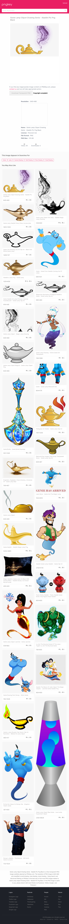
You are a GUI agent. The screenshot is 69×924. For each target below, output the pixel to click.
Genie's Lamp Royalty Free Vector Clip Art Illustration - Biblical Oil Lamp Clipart (15, 733)
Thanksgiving (31, 902)
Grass (60, 902)
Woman (46, 904)
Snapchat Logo (13, 907)
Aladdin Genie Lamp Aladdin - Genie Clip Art (49, 564)
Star (59, 904)
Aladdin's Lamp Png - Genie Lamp (13, 277)
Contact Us (50, 919)
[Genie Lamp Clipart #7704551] (18, 501)
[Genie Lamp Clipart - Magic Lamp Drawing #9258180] (18, 320)
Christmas (30, 896)
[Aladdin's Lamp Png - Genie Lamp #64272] (18, 267)
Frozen (46, 896)
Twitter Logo (12, 899)
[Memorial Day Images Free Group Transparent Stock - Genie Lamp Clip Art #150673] (51, 446)
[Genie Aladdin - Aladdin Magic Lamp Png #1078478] (18, 534)
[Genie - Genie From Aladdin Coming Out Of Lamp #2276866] (51, 248)
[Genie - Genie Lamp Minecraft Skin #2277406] (51, 373)
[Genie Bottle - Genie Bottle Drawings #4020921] (18, 411)
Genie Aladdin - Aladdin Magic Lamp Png (15, 547)
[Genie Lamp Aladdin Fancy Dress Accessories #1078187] (18, 212)
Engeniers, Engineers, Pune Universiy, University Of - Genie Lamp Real (17, 480)
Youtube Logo (13, 902)
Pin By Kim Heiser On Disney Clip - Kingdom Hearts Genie (16, 805)
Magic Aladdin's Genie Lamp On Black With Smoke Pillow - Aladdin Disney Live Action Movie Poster (16, 580)
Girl (45, 899)
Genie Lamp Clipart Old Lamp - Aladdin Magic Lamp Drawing (50, 218)
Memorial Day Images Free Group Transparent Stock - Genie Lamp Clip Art (50, 457)
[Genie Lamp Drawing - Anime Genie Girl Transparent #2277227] (51, 327)
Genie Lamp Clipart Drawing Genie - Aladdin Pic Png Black (17, 195)
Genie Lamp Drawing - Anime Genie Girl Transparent (48, 353)
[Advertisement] (26, 69)
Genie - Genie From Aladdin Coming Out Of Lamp (49, 272)
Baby (45, 902)
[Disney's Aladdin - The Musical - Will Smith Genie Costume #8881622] (18, 835)
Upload (65, 3)
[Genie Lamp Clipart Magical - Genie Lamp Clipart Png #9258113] (18, 353)
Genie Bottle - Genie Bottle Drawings (14, 449)
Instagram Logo (13, 896)
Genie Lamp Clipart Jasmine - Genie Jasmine (16, 642)
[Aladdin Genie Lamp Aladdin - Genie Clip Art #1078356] (51, 532)
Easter (29, 907)
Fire (59, 899)
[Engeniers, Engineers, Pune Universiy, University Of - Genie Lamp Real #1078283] (18, 467)
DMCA (56, 919)
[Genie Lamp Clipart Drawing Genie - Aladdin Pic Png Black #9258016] (18, 181)
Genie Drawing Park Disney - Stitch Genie (15, 695)
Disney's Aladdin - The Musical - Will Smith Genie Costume (16, 859)
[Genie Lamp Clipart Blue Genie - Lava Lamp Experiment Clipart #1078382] (51, 754)
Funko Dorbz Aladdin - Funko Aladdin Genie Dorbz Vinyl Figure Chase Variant (49, 595)
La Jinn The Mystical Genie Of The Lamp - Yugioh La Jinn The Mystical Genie (48, 645)
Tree (59, 907)
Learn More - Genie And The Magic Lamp (48, 494)
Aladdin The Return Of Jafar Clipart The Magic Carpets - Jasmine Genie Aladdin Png (50, 687)
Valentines (30, 904)
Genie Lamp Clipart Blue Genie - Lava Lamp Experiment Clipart (49, 813)
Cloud (60, 896)
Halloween (30, 899)
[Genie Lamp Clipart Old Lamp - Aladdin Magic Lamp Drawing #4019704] (51, 192)
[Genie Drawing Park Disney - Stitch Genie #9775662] (18, 671)
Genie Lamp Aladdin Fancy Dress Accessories (17, 223)
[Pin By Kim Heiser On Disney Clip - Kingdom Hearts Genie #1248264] (18, 772)
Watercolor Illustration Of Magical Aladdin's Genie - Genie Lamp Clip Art (49, 295)
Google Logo (12, 909)
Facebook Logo (13, 904)
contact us (13, 89)
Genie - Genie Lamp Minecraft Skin (46, 386)
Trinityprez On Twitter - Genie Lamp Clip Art (49, 429)
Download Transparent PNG (21, 93)
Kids (45, 909)
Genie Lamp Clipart (9, 515)
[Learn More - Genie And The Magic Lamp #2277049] (51, 479)
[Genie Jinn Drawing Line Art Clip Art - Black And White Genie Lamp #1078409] (18, 239)
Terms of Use (63, 919)
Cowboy (46, 907)
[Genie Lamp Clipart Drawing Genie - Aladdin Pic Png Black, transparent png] (34, 39)
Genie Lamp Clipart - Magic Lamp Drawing (16, 334)
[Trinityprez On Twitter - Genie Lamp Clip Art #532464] (51, 411)
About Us (42, 919)
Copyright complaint (40, 93)
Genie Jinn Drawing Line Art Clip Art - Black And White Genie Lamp (17, 250)
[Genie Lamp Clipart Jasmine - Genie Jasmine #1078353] (18, 615)
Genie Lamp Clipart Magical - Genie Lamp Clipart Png (18, 366)
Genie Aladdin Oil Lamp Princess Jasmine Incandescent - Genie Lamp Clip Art (15, 299)
